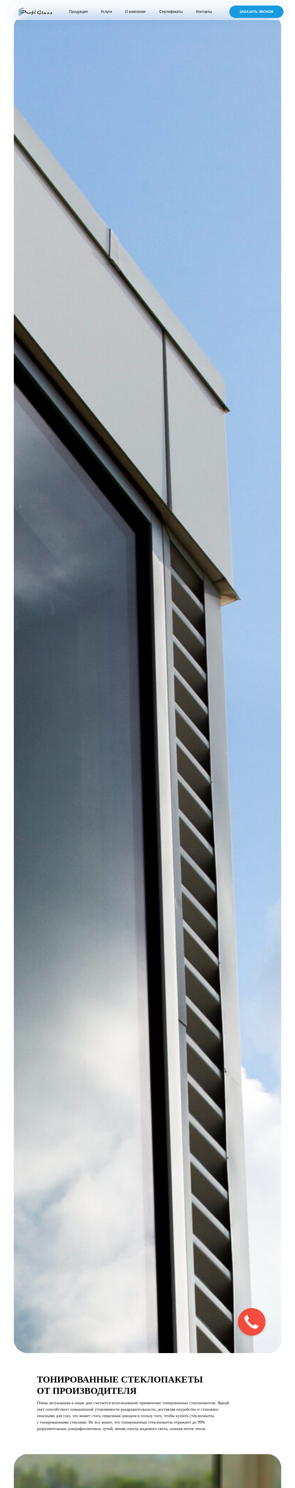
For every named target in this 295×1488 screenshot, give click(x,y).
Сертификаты (171, 12)
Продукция (78, 12)
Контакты (204, 12)
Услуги (106, 12)
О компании (135, 12)
